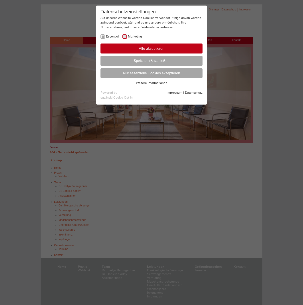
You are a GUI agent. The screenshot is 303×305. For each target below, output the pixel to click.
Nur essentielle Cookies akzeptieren (151, 73)
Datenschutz (194, 92)
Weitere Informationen (151, 83)
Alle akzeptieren (151, 48)
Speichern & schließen (151, 61)
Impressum (174, 92)
